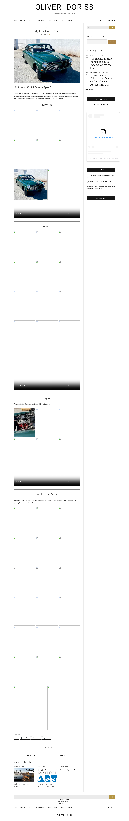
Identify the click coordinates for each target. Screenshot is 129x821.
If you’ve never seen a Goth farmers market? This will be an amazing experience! (100, 182)
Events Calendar (53, 20)
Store (30, 20)
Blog (62, 20)
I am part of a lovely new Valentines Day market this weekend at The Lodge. (101, 187)
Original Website (64, 799)
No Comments (51, 35)
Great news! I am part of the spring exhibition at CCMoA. (46, 786)
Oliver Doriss (64, 814)
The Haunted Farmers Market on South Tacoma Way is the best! (102, 63)
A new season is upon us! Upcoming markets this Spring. (101, 176)
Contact (69, 20)
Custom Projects (40, 20)
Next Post (63, 755)
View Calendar (89, 89)
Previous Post (30, 755)
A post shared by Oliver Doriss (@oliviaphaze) (103, 158)
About (16, 20)
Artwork (23, 20)
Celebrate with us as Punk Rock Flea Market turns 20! (101, 81)
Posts (47, 27)
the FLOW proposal (67, 770)
